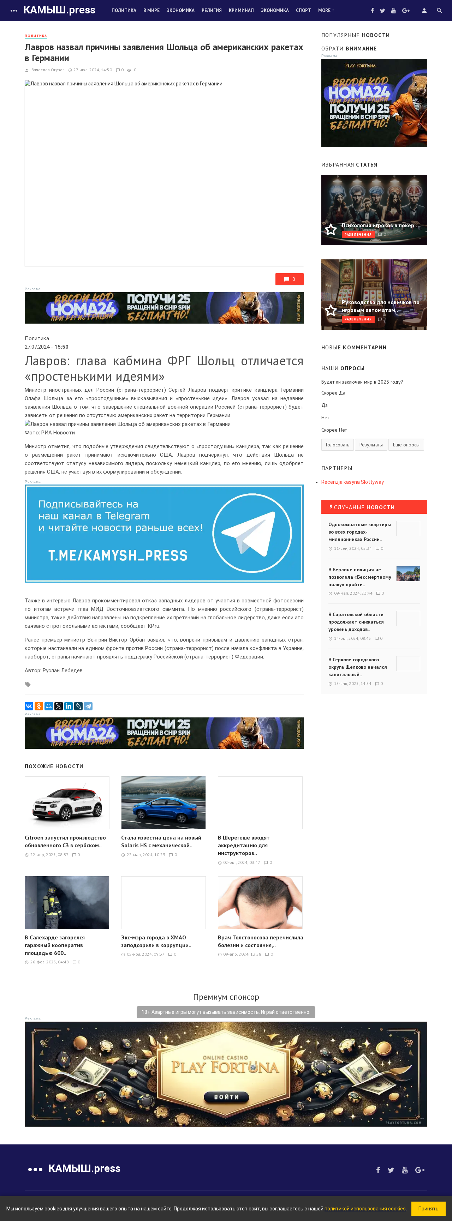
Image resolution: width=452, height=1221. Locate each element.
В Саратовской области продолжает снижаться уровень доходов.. (356, 621)
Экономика (181, 10)
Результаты (371, 444)
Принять (428, 1208)
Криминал (241, 10)
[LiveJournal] (78, 706)
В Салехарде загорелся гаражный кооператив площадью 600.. (55, 945)
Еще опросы (406, 444)
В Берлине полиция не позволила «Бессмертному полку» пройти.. (359, 577)
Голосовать (337, 444)
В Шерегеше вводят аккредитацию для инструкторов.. (244, 845)
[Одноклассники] (39, 706)
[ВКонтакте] (29, 706)
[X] (58, 706)
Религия (212, 10)
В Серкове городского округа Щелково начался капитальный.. (357, 667)
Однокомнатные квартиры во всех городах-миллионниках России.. (359, 531)
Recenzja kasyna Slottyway (352, 482)
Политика (124, 10)
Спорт (303, 10)
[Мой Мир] (48, 706)
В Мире (151, 10)
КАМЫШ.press (59, 10)
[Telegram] (88, 706)
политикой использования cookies (365, 1208)
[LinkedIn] (68, 706)
